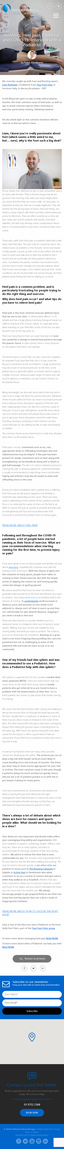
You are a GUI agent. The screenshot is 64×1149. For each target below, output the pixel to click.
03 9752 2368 (32, 1104)
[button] (31, 1037)
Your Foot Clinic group (43, 928)
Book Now (32, 1112)
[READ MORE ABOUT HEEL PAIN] (20, 525)
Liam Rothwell (9, 85)
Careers (35, 1132)
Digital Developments (39, 1135)
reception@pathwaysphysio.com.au (32, 1099)
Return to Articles (34, 958)
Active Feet (19, 872)
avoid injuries (31, 601)
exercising (13, 567)
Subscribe (32, 1011)
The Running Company (41, 869)
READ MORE (52, 938)
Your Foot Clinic (45, 85)
